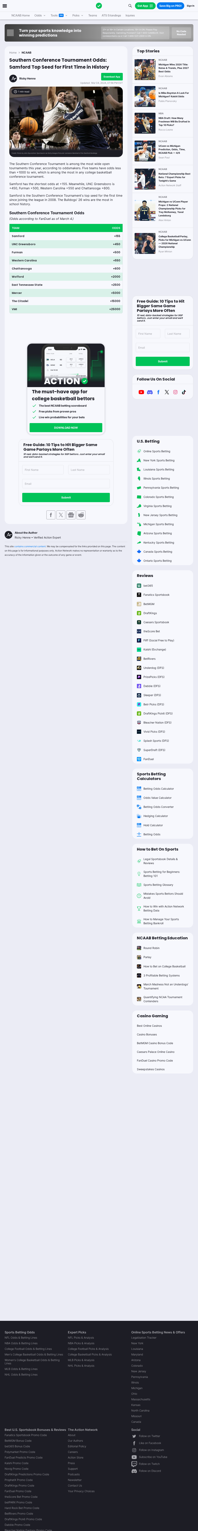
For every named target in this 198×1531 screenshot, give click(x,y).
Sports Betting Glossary (158, 884)
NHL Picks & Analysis (81, 1365)
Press (71, 1463)
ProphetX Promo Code (19, 1480)
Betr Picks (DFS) (153, 704)
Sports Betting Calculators (151, 776)
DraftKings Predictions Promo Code (27, 1474)
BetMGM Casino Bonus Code (155, 1043)
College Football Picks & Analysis (88, 1348)
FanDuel (148, 759)
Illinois (135, 1382)
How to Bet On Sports (157, 849)
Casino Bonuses (147, 1034)
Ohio (134, 1393)
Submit (66, 497)
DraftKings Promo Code (19, 1485)
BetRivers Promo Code (19, 1513)
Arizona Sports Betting (157, 533)
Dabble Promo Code (17, 1524)
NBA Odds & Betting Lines (21, 1343)
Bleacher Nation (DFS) (157, 722)
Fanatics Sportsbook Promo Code (26, 1435)
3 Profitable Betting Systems (161, 975)
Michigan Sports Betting (158, 524)
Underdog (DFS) (153, 667)
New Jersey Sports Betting (160, 515)
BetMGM (148, 604)
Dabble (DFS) (151, 686)
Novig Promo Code (16, 1468)
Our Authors (75, 1440)
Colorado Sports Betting (158, 496)
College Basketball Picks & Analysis (90, 1354)
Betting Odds (151, 834)
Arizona (136, 1360)
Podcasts (74, 1474)
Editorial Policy (77, 1446)
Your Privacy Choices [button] (81, 1491)
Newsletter (75, 1480)
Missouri (136, 1416)
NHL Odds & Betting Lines (21, 1374)
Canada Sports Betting (157, 551)
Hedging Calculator (155, 816)
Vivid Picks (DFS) (154, 731)
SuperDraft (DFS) (154, 750)
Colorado (137, 1365)
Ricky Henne (27, 78)
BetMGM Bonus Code (18, 1440)
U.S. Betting (148, 441)
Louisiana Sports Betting (158, 469)
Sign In (190, 5)
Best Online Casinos (149, 1025)
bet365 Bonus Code (17, 1446)
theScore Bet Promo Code (21, 1496)
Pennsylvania (139, 1376)
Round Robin (151, 948)
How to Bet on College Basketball (164, 966)
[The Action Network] (99, 6)
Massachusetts (140, 1399)
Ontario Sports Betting (157, 560)
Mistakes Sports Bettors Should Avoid (163, 895)
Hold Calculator (153, 825)
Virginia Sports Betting (157, 506)
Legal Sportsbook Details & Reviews (160, 861)
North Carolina (140, 1410)
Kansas (135, 1404)
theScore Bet (151, 631)
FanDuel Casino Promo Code (155, 1060)
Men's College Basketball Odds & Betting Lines (34, 1354)
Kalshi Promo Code (16, 1463)
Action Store (75, 1457)
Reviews (145, 575)
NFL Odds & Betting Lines (21, 1337)
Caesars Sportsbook (156, 622)
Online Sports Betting (156, 451)
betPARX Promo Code (18, 1502)
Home (13, 52)
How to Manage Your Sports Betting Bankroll (161, 921)
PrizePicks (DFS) (154, 676)
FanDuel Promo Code (18, 1491)
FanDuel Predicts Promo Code (24, 1457)
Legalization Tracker (143, 1337)
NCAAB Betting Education (162, 938)
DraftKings (150, 613)
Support (73, 1468)
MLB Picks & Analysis (81, 1360)
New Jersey (138, 1371)
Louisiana (137, 1348)
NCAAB (26, 52)
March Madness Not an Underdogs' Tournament (165, 986)
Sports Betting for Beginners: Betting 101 (161, 873)
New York (137, 1343)
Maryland (137, 1354)
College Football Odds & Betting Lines (28, 1348)
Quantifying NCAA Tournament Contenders (162, 999)
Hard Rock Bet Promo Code (22, 1508)
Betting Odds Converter (158, 806)
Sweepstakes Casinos (151, 1069)
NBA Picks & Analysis (81, 1343)
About (71, 1435)
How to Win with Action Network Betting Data (163, 908)
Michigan (137, 1388)
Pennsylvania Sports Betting (161, 487)
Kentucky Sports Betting (158, 542)
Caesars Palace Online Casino (155, 1051)
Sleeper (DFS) (152, 695)
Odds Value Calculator (157, 797)
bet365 (148, 585)
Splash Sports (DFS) (156, 740)
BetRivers (149, 658)
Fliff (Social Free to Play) (158, 640)
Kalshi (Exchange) (154, 649)
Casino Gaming (152, 1016)
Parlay (147, 957)
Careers (73, 1451)
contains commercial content (30, 546)
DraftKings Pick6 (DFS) (158, 713)
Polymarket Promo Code (20, 1451)
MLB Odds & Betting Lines (21, 1369)
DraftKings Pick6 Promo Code (23, 1519)
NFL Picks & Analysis (81, 1337)
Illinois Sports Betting (156, 478)
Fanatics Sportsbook (156, 594)
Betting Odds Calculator (158, 788)
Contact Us (75, 1485)
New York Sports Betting (159, 460)
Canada (136, 1421)
